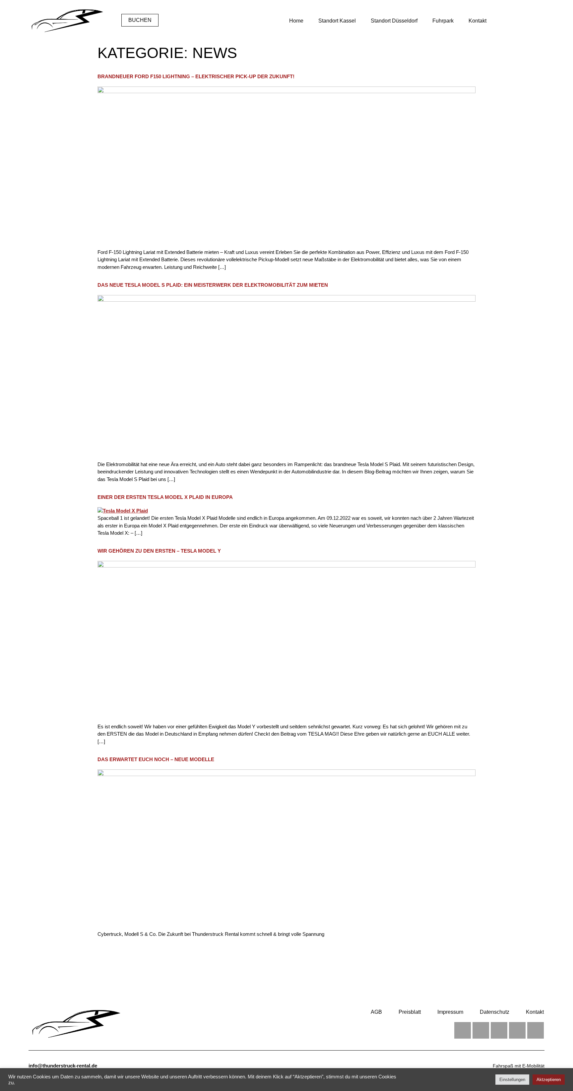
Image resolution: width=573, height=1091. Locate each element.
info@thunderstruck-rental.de (63, 1065)
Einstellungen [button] (512, 1079)
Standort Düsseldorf (394, 21)
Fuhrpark (443, 21)
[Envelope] (499, 1030)
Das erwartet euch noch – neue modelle (155, 759)
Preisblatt (410, 1012)
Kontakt (477, 21)
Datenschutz (494, 1012)
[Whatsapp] (517, 1030)
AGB (376, 1012)
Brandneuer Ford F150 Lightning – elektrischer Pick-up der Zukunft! (195, 76)
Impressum (450, 1012)
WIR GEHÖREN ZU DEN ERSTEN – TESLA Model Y (159, 551)
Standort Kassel (337, 21)
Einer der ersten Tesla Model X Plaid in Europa (165, 497)
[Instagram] (481, 1030)
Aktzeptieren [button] (549, 1079)
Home (296, 21)
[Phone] (535, 1030)
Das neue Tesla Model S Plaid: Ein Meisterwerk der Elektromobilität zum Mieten (212, 285)
